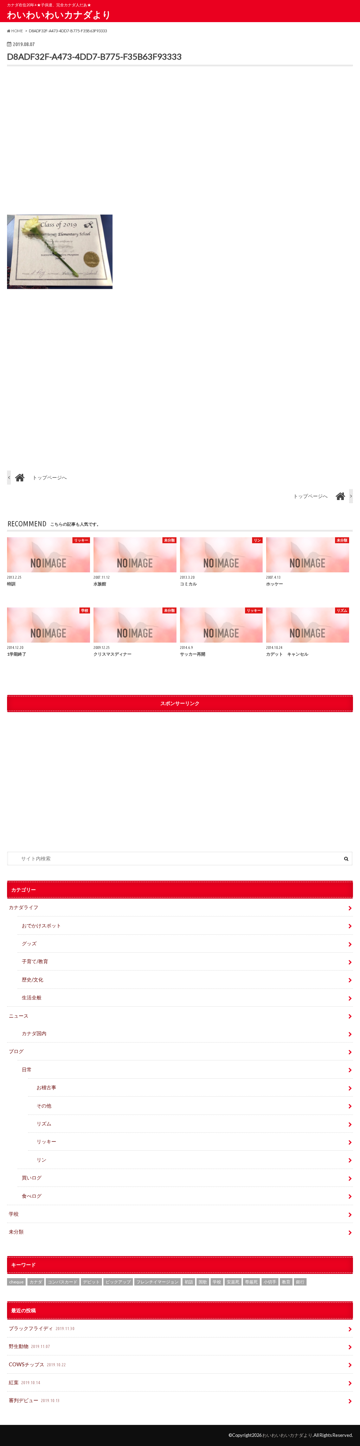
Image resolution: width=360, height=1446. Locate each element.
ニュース (18, 1016)
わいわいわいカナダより (59, 14)
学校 (14, 1214)
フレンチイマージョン (157, 1281)
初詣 (189, 1281)
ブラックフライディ (42, 1328)
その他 (44, 1106)
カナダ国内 (34, 1033)
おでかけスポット (41, 925)
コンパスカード (62, 1281)
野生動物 (29, 1346)
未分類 (16, 1232)
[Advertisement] (180, 145)
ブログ (16, 1051)
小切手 (270, 1281)
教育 (286, 1281)
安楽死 (233, 1281)
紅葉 (24, 1382)
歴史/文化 (32, 979)
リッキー (46, 1141)
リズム (44, 1123)
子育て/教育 (37, 961)
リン (41, 1160)
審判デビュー (34, 1400)
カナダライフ (23, 907)
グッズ (29, 943)
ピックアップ (118, 1281)
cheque (16, 1281)
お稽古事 (46, 1087)
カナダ (36, 1281)
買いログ (31, 1178)
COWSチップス (37, 1364)
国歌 (203, 1281)
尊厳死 (251, 1281)
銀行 (300, 1281)
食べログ (31, 1196)
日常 (27, 1069)
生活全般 (31, 997)
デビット (91, 1281)
